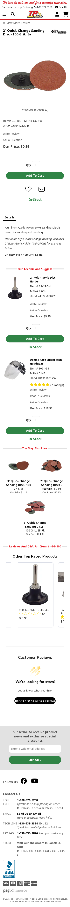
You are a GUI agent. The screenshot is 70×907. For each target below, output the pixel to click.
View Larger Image (33, 109)
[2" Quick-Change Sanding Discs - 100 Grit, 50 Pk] (51, 465)
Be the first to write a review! (35, 701)
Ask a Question (12, 140)
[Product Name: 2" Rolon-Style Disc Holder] (35, 594)
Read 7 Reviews (40, 396)
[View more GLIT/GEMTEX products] (59, 32)
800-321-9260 (44, 7)
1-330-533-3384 (27, 823)
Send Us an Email (29, 814)
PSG (15, 891)
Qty (28, 165)
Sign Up (34, 760)
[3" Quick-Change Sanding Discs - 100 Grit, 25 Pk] (35, 507)
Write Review (11, 133)
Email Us (63, 7)
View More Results (18, 23)
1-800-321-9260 (27, 800)
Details (9, 217)
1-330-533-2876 (27, 833)
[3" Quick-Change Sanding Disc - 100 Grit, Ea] (18, 465)
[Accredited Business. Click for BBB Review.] (9, 869)
